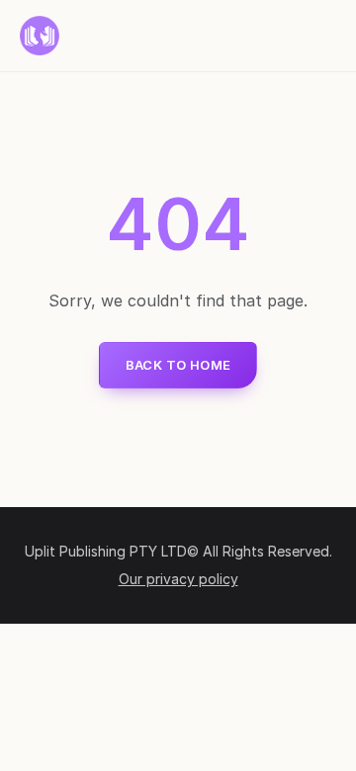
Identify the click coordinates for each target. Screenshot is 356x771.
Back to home (178, 365)
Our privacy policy (178, 578)
